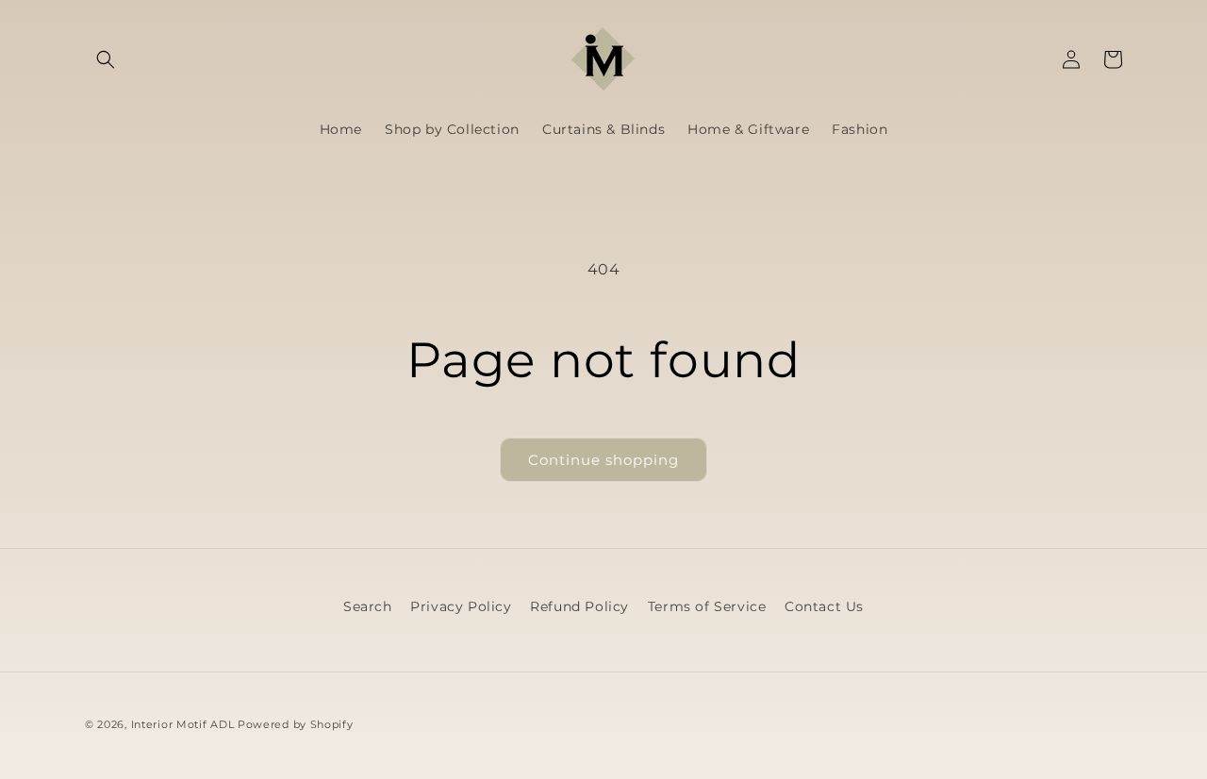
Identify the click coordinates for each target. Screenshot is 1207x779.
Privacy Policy (460, 606)
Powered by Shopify (296, 724)
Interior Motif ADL (183, 724)
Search (367, 606)
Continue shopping (603, 460)
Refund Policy (579, 606)
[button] (105, 59)
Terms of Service (707, 606)
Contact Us (824, 606)
